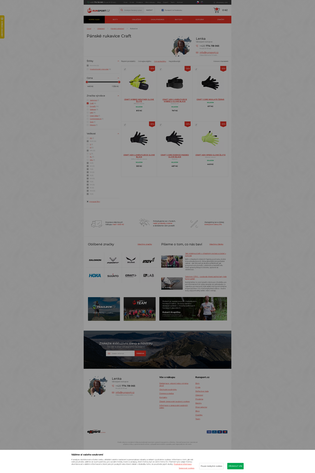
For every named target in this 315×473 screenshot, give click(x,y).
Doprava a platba (166, 393)
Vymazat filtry (94, 202)
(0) (94, 65)
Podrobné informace (183, 464)
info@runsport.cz (209, 52)
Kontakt (180, 2)
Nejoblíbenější (174, 61)
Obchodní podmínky (168, 389)
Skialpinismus (157, 19)
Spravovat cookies (186, 468)
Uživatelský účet (222, 2)
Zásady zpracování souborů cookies (174, 401)
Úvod (125, 2)
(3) (94, 109)
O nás (132, 2)
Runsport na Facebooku (173, 10)
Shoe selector (201, 407)
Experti (165, 2)
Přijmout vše (235, 466)
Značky (220, 19)
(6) (100, 69)
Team (173, 2)
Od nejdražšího (160, 61)
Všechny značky (145, 244)
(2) (92, 147)
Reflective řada (202, 391)
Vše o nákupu (150, 2)
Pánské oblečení (117, 29)
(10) (94, 106)
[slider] (87, 82)
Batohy (178, 19)
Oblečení (136, 19)
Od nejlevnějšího (144, 61)
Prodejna (139, 2)
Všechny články (216, 244)
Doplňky (200, 19)
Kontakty (163, 397)
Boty (115, 19)
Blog (159, 2)
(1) (94, 100)
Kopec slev (94, 19)
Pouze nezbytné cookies (211, 466)
